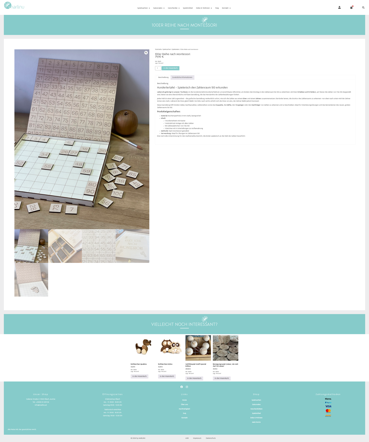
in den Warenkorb (140, 376)
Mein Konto (256, 422)
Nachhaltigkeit (184, 409)
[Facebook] (181, 386)
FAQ (217, 8)
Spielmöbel (188, 8)
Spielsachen (142, 8)
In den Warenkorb (170, 68)
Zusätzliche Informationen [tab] (182, 77)
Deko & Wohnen (203, 8)
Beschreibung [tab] (163, 77)
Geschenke (172, 8)
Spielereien (175, 49)
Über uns (184, 404)
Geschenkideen (256, 409)
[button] (363, 7)
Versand (160, 63)
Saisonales (157, 8)
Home (184, 400)
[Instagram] (186, 386)
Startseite (158, 49)
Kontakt (225, 8)
